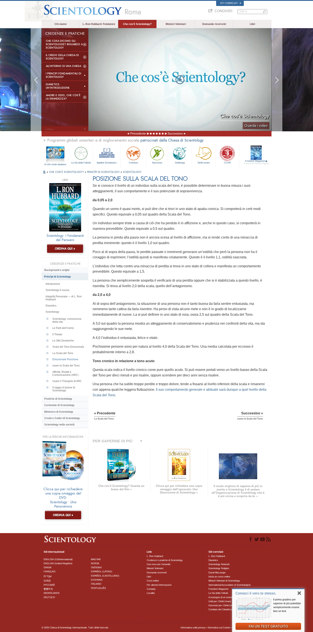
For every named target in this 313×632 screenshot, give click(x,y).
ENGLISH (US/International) (58, 559)
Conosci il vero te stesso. (255, 593)
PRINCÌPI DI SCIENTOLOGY (104, 172)
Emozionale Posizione (65, 359)
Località (151, 593)
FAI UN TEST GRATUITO (268, 626)
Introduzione (53, 283)
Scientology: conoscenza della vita (66, 320)
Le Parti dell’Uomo (63, 328)
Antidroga (180, 162)
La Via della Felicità (81, 162)
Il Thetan (57, 334)
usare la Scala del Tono (66, 365)
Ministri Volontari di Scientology (224, 580)
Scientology (52, 311)
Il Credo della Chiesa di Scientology (62, 57)
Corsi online (153, 580)
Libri (252, 24)
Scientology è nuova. (58, 290)
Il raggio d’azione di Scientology (63, 389)
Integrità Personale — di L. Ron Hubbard (64, 298)
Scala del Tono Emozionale (68, 346)
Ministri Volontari (176, 24)
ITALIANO (96, 584)
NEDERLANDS (51, 593)
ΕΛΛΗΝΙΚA (96, 579)
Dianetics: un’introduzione (58, 86)
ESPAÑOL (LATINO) (101, 571)
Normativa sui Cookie (219, 627)
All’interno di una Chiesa (63, 66)
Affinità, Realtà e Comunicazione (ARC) (65, 373)
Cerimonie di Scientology (59, 405)
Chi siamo (61, 24)
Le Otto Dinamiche (63, 340)
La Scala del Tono (62, 353)
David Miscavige (216, 572)
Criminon (133, 162)
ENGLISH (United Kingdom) (58, 563)
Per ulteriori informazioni (159, 585)
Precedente (138, 133)
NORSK (95, 563)
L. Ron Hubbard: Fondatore (99, 24)
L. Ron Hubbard (155, 556)
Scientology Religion (218, 568)
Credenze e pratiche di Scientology (165, 560)
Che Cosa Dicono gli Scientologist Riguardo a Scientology (64, 44)
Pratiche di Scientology (58, 398)
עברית (48, 576)
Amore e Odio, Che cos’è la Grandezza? (63, 97)
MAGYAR (96, 559)
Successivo (175, 133)
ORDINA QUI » (65, 248)
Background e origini (56, 270)
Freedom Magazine (256, 162)
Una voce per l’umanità (158, 564)
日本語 (47, 580)
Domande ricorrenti (214, 24)
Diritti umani (204, 162)
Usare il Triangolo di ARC (67, 381)
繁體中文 (48, 589)
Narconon (157, 162)
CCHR (227, 162)
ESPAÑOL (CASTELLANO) (105, 575)
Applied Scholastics (107, 162)
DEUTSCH (49, 597)
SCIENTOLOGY (132, 172)
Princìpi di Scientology (57, 276)
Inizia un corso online (219, 576)
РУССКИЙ (49, 585)
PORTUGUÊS (98, 588)
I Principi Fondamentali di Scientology (63, 75)
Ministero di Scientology (58, 411)
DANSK (48, 567)
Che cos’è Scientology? (137, 24)
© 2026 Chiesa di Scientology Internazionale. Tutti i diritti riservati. (75, 627)
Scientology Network (219, 564)
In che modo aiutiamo (55, 164)
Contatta (151, 589)
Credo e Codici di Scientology (62, 418)
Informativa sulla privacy (193, 627)
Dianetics (51, 305)
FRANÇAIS (49, 571)
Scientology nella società (59, 424)
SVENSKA (96, 567)
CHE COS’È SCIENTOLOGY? (67, 172)
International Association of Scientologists (229, 585)
